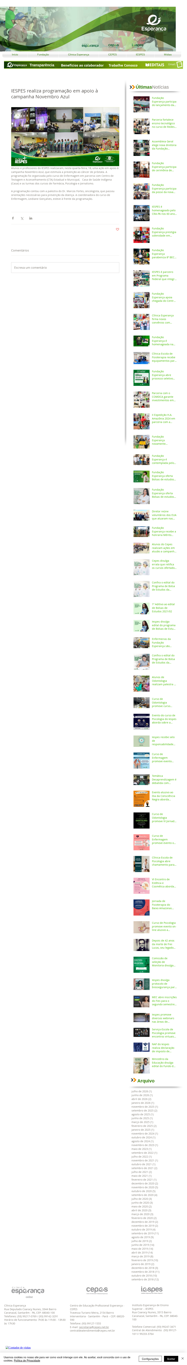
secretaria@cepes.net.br (94, 1327)
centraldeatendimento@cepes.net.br (92, 1330)
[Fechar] (182, 1358)
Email (171, 64)
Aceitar (171, 1359)
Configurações (150, 1359)
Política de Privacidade (27, 1360)
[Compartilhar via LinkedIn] (31, 218)
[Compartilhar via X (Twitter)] (22, 218)
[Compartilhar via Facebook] (13, 218)
